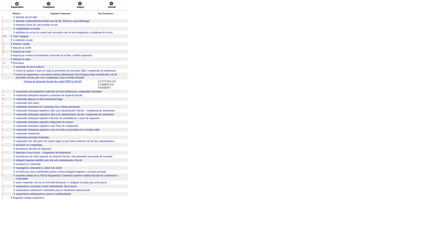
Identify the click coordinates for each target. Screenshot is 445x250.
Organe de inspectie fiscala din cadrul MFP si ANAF (53, 81)
